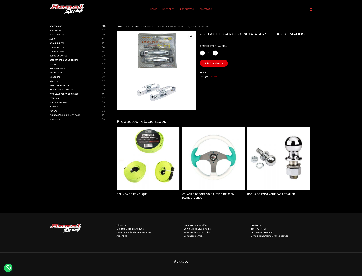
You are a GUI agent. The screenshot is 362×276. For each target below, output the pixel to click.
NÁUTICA (148, 26)
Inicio (119, 26)
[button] (191, 36)
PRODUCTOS (132, 26)
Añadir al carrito (214, 63)
